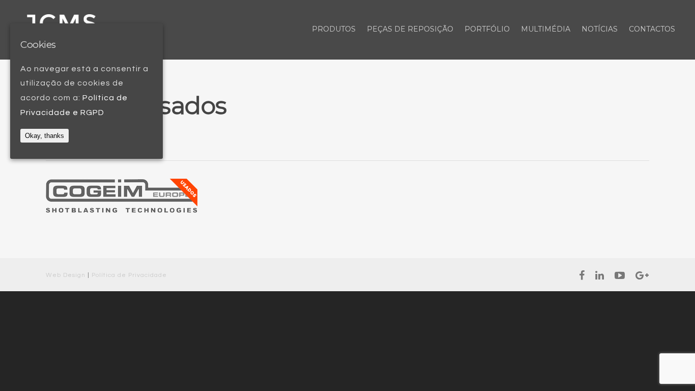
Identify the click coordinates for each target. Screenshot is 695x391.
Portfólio (487, 29)
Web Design (65, 275)
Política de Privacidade (129, 275)
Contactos (652, 29)
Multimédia (545, 29)
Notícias (600, 29)
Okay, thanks (44, 135)
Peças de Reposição (410, 29)
